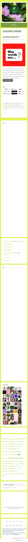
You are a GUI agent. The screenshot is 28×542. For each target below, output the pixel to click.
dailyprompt (20, 444)
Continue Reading (7, 81)
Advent (14, 439)
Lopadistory (21, 39)
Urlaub (5, 466)
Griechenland (12, 449)
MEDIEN (12, 103)
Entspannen (19, 446)
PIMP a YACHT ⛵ (8, 244)
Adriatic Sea (9, 439)
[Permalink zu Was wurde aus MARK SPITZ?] (14, 55)
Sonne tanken (15, 463)
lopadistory (14, 16)
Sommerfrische (7, 463)
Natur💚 (17, 455)
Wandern (13, 466)
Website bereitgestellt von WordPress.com (14, 521)
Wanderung (19, 466)
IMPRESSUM (6, 260)
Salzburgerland (15, 458)
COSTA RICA (6, 257)
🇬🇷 (3, 475)
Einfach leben (11, 446)
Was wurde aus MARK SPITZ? (11, 37)
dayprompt (5, 446)
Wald (9, 466)
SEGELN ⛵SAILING (8, 249)
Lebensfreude (6, 454)
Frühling (5, 449)
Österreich (20, 474)
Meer (11, 455)
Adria (4, 439)
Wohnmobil (11, 471)
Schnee (15, 461)
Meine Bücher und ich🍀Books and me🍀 (13, 241)
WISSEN (10, 105)
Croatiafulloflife (12, 444)
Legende (6, 107)
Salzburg (5, 458)
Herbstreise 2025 (7, 451)
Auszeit (11, 442)
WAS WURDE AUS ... (18, 103)
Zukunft (15, 473)
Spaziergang (21, 463)
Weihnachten (6, 468)
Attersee (5, 442)
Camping (20, 442)
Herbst (18, 448)
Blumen (16, 441)
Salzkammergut (7, 461)
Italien (13, 451)
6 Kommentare (7, 40)
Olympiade (10, 107)
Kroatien (18, 452)
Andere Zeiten (21, 439)
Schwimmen (20, 107)
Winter (5, 471)
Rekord (15, 107)
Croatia (5, 444)
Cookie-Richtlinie (15, 534)
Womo (16, 471)
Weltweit (6, 105)
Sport (5, 109)
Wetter (12, 468)
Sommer (20, 461)
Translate (14, 487)
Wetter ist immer (17, 468)
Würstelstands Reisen (8, 473)
